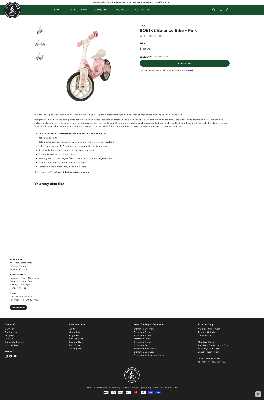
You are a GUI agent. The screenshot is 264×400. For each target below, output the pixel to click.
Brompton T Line (142, 338)
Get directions (18, 307)
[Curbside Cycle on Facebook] (10, 356)
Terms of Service (129, 388)
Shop (57, 10)
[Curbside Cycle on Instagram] (6, 356)
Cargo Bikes (75, 332)
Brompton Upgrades (144, 352)
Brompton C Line (142, 332)
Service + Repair (78, 10)
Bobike (143, 36)
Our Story (10, 329)
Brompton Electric (143, 345)
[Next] (39, 77)
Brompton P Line (142, 335)
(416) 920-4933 (212, 358)
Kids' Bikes (74, 345)
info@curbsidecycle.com (76, 172)
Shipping (144, 57)
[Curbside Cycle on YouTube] (15, 356)
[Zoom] (88, 66)
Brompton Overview (144, 329)
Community (101, 10)
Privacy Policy (114, 388)
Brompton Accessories (145, 348)
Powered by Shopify (168, 388)
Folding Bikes (76, 342)
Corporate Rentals (14, 342)
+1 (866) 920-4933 (217, 362)
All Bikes (73, 329)
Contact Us (142, 10)
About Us (122, 10)
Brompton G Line (142, 342)
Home (142, 25)
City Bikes (74, 335)
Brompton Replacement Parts (149, 355)
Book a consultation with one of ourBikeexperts (78, 133)
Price (142, 43)
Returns (9, 338)
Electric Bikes (76, 338)
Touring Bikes (76, 348)
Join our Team (12, 345)
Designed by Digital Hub (147, 388)
